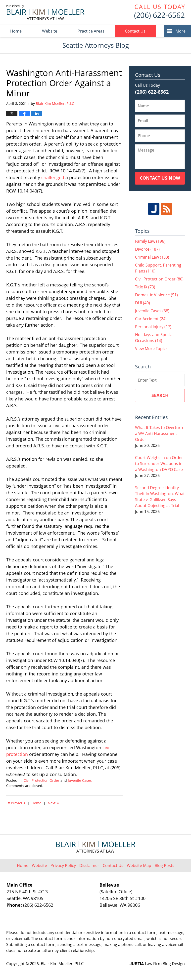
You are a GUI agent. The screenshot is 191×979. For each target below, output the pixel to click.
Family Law (150, 241)
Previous (16, 802)
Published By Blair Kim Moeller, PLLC (157, 12)
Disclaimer (89, 865)
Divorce (147, 249)
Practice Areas (91, 31)
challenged (52, 177)
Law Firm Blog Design (157, 963)
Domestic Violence (156, 295)
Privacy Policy (63, 865)
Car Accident (151, 318)
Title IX (145, 287)
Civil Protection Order (41, 780)
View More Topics (151, 348)
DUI (142, 303)
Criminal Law (152, 257)
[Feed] (166, 209)
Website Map (139, 865)
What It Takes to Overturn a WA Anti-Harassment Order (159, 433)
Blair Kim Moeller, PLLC (62, 963)
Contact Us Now (160, 178)
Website (49, 31)
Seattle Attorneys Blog (45, 12)
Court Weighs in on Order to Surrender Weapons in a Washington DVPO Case (159, 463)
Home (16, 31)
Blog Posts (164, 865)
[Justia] (153, 209)
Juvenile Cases (80, 780)
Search (160, 395)
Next (53, 802)
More (181, 31)
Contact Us (135, 31)
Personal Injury (153, 326)
